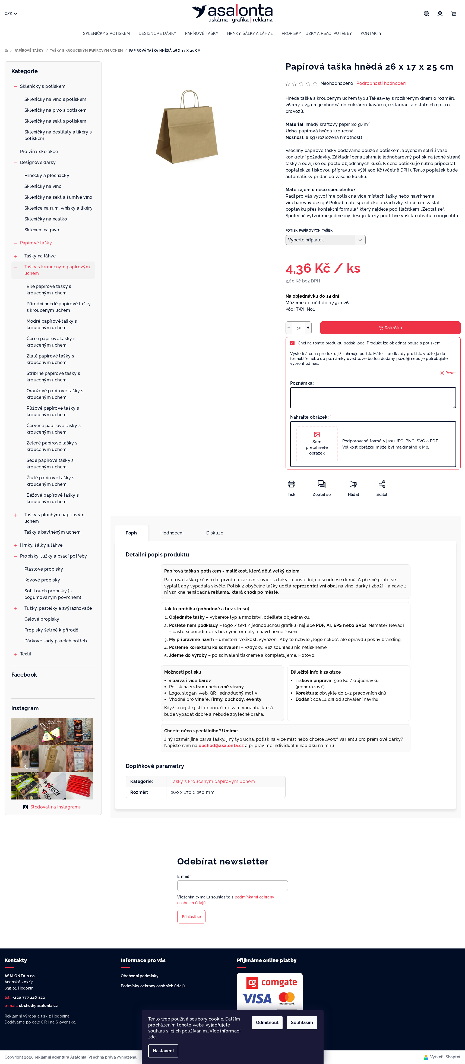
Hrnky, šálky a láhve (41, 545)
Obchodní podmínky (140, 976)
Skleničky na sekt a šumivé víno (58, 197)
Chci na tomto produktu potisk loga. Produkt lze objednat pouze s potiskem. (370, 343)
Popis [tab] (132, 533)
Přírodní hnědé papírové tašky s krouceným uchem (59, 307)
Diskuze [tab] (214, 533)
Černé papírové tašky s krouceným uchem (51, 342)
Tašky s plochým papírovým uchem (54, 518)
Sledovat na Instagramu (56, 807)
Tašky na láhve (40, 256)
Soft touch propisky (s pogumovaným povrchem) (52, 594)
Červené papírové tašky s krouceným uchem (54, 429)
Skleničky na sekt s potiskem (55, 121)
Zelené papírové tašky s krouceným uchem (52, 446)
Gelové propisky (41, 619)
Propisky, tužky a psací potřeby (53, 556)
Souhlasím (302, 1022)
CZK (8, 13)
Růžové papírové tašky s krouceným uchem (53, 411)
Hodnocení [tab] (172, 533)
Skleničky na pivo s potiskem (55, 110)
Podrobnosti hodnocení (381, 83)
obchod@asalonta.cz (38, 1005)
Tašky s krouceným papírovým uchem (57, 270)
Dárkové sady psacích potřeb (55, 640)
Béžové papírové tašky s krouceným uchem (53, 498)
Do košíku (393, 328)
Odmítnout (267, 1022)
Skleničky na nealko (45, 219)
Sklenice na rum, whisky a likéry (58, 208)
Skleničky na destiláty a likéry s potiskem (58, 135)
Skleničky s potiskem (43, 86)
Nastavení (163, 1050)
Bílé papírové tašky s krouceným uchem (49, 289)
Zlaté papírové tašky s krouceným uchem (50, 359)
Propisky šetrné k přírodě (51, 630)
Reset (450, 373)
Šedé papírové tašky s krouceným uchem (50, 463)
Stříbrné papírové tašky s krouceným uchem (53, 376)
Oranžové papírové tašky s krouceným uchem (55, 394)
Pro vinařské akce (39, 151)
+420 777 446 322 (28, 997)
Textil (25, 654)
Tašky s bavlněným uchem (52, 532)
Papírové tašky (36, 242)
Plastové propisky (43, 569)
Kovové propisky (42, 580)
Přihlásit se (191, 916)
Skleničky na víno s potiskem (55, 99)
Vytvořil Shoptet (445, 1057)
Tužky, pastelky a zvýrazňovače (58, 608)
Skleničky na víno (43, 186)
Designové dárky (38, 162)
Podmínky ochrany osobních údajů (153, 986)
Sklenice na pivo (41, 229)
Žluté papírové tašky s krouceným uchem (51, 481)
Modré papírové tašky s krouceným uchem (52, 324)
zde (152, 1037)
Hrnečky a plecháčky (46, 175)
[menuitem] (106, 33)
